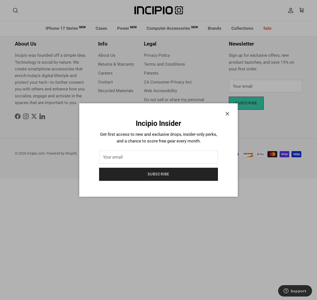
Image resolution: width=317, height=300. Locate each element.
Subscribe (159, 174)
